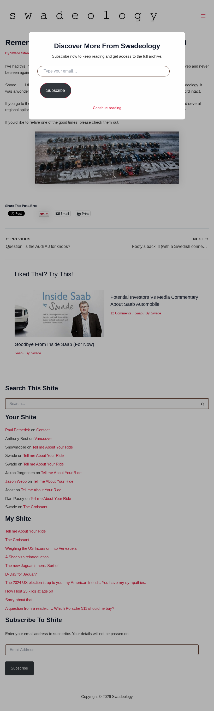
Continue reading (107, 108)
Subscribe (55, 90)
